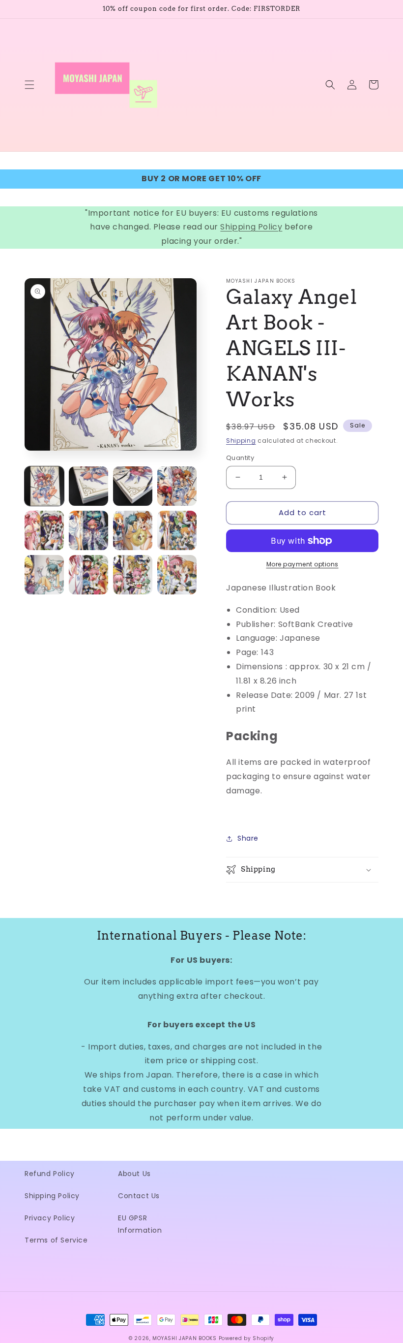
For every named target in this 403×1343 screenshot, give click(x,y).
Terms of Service (56, 1240)
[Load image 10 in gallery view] (88, 574)
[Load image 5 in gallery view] (44, 530)
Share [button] (248, 838)
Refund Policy (50, 1174)
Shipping (241, 440)
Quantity (240, 457)
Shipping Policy (251, 226)
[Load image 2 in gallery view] (88, 486)
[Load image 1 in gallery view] (44, 486)
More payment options (302, 564)
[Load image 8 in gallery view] (177, 530)
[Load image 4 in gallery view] (177, 486)
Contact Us (139, 1196)
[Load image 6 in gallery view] (88, 530)
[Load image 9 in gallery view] (44, 574)
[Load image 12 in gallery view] (177, 574)
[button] (29, 85)
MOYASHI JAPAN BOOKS (184, 1338)
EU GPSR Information (140, 1224)
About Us (134, 1174)
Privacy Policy (50, 1218)
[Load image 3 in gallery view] (132, 486)
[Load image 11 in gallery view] (132, 574)
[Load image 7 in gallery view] (132, 530)
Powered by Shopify (247, 1338)
